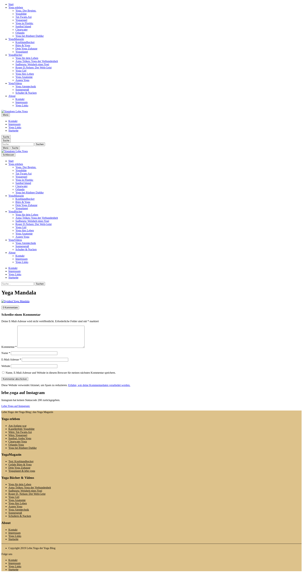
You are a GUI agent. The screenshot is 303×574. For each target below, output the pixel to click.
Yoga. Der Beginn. (25, 10)
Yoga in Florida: (24, 23)
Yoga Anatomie (24, 77)
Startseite (13, 130)
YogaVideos (15, 83)
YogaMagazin (16, 39)
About (11, 95)
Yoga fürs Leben (24, 73)
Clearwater (21, 29)
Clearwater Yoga (17, 441)
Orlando (20, 32)
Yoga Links (21, 105)
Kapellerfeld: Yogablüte (21, 428)
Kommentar (9, 346)
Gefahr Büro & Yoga (20, 464)
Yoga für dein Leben (26, 58)
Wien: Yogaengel (17, 435)
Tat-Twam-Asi (23, 16)
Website (5, 366)
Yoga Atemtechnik (25, 86)
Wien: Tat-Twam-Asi (20, 432)
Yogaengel (21, 20)
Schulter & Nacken (26, 92)
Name (5, 353)
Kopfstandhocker (25, 42)
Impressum (21, 102)
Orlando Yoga (16, 444)
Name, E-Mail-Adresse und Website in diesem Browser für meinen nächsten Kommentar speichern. (61, 372)
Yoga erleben (15, 7)
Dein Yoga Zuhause (26, 48)
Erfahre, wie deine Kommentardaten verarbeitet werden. (99, 385)
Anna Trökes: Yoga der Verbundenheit (36, 61)
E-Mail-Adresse (11, 359)
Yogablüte (21, 13)
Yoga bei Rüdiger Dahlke (29, 35)
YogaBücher (15, 54)
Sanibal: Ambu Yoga (19, 438)
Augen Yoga (22, 80)
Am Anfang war (17, 425)
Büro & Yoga (22, 45)
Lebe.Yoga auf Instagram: (15, 406)
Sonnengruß (22, 89)
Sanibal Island (23, 26)
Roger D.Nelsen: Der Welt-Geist (33, 67)
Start (11, 4)
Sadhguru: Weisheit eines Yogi (32, 64)
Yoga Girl (20, 70)
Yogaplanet (21, 51)
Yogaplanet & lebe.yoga (21, 470)
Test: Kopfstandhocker (20, 461)
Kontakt (19, 99)
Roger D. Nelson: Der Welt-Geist (26, 493)
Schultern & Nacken (19, 515)
